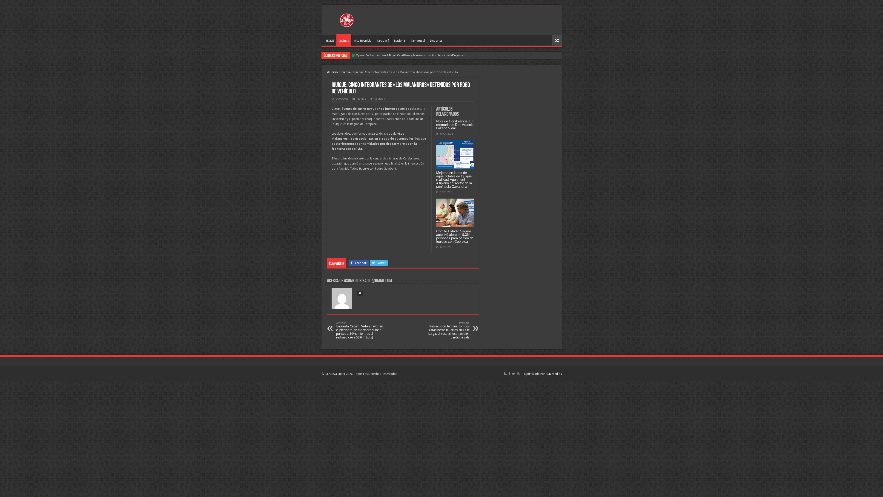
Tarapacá (383, 40)
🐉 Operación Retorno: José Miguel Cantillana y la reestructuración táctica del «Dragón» (407, 55)
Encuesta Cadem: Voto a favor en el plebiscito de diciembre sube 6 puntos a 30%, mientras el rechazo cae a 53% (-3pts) (359, 330)
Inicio (334, 72)
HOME (330, 40)
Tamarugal (418, 40)
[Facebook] (509, 373)
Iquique (344, 40)
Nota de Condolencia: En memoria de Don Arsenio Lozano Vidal (454, 124)
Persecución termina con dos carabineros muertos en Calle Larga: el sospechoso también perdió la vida (449, 330)
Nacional (400, 40)
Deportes (436, 40)
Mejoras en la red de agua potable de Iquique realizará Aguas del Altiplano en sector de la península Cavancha (454, 179)
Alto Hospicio (363, 40)
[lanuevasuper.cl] (347, 19)
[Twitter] (514, 373)
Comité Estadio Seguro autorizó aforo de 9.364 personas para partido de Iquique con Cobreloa (454, 236)
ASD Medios (554, 374)
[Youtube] (518, 373)
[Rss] (505, 373)
